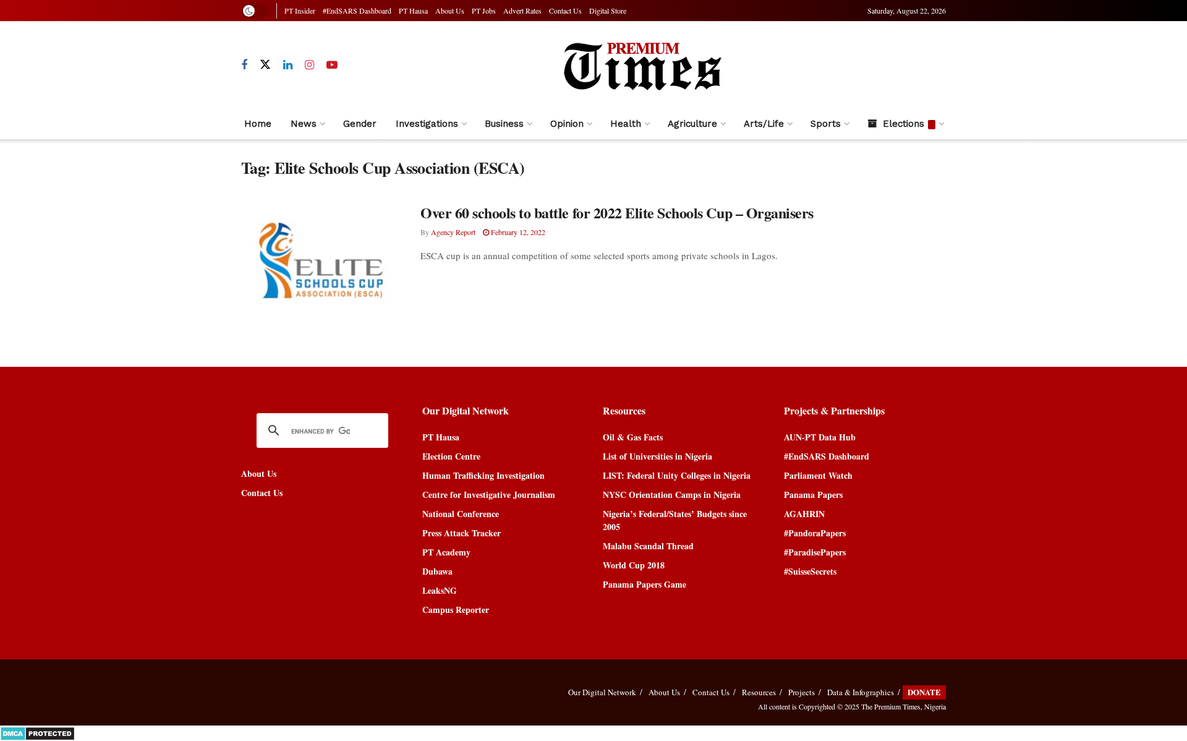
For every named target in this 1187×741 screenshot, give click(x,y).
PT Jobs (484, 10)
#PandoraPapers (815, 532)
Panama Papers (813, 494)
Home (257, 123)
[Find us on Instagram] (309, 65)
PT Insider (299, 10)
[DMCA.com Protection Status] (37, 732)
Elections (903, 123)
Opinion (567, 123)
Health (625, 123)
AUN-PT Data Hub (820, 436)
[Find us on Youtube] (332, 65)
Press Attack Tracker (461, 532)
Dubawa (437, 571)
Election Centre (451, 456)
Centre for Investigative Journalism (488, 494)
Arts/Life (764, 123)
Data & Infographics (860, 692)
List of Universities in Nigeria (657, 456)
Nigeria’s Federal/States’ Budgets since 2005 (675, 520)
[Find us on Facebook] (244, 65)
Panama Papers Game (644, 584)
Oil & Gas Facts (633, 436)
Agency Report (453, 232)
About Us (449, 10)
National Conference (460, 513)
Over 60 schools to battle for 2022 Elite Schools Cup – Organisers (617, 212)
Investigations (427, 123)
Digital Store (607, 10)
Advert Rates (522, 10)
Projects (801, 692)
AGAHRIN (804, 513)
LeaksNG (439, 590)
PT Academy (446, 552)
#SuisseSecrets (810, 571)
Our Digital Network (602, 692)
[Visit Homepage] (642, 65)
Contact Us (565, 10)
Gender (360, 123)
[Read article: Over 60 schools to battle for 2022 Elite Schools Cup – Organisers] (321, 260)
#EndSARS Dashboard (357, 10)
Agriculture (692, 123)
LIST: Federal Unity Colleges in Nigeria (677, 475)
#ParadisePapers (815, 552)
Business (504, 123)
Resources (759, 692)
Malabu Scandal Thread (648, 545)
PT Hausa (413, 10)
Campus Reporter (455, 609)
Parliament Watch (818, 475)
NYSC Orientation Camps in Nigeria (672, 494)
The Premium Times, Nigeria (903, 706)
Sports (825, 123)
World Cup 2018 (634, 565)
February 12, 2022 (517, 232)
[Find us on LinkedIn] (287, 65)
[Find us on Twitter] (265, 65)
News (304, 123)
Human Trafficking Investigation (483, 475)
